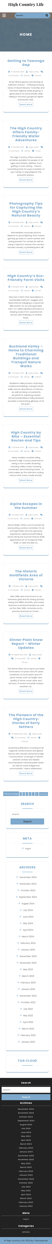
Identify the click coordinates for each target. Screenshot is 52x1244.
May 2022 (28, 1015)
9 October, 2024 (17, 222)
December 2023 (28, 956)
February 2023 (28, 982)
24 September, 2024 (19, 734)
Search (47, 16)
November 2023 (28, 962)
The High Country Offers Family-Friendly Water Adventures (26, 134)
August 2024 (28, 903)
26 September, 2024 (19, 655)
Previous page (11, 793)
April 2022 (28, 1022)
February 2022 (28, 1035)
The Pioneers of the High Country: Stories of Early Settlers (26, 721)
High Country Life (26, 4)
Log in (28, 848)
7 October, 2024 (17, 373)
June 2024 (28, 916)
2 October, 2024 (17, 447)
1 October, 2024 (18, 515)
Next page (43, 794)
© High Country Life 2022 (17, 1240)
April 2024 (28, 929)
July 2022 (28, 1008)
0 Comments (13, 75)
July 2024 (28, 910)
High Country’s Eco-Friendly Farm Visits (26, 278)
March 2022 (28, 1028)
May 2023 (28, 969)
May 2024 (28, 923)
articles (27, 75)
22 (37, 794)
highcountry (34, 72)
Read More (26, 104)
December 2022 (28, 995)
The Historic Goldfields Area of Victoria (26, 575)
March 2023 (28, 976)
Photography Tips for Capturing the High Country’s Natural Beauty (26, 209)
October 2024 (28, 890)
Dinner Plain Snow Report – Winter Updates (26, 643)
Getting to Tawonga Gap (26, 62)
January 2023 (28, 989)
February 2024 (28, 943)
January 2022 (28, 1041)
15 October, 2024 (17, 72)
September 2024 (28, 897)
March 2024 (28, 936)
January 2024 (28, 949)
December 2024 (28, 877)
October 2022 (28, 1002)
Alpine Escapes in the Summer (26, 506)
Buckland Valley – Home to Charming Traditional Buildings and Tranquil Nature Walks (26, 356)
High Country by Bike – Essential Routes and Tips (26, 436)
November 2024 (28, 883)
